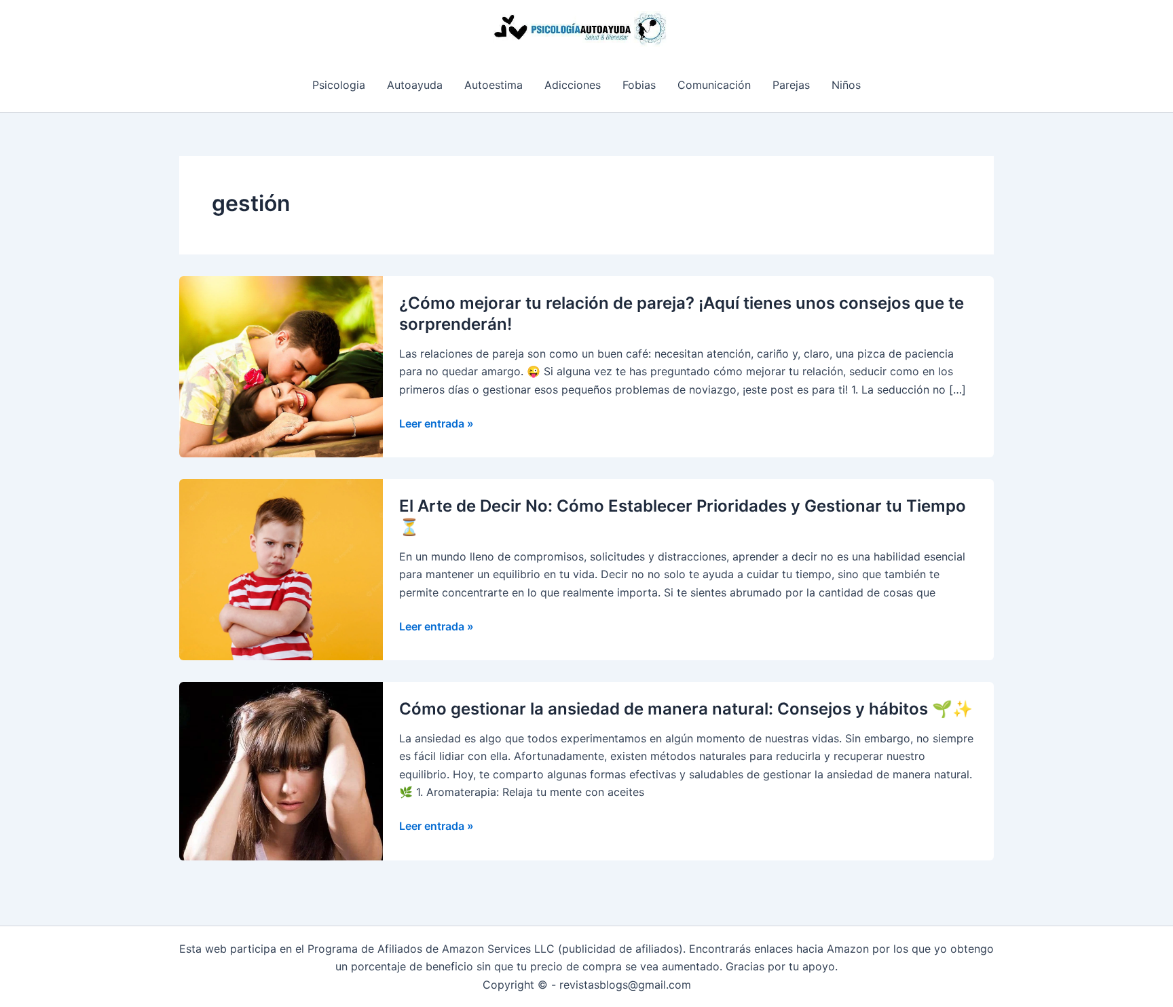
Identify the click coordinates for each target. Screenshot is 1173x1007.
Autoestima (493, 85)
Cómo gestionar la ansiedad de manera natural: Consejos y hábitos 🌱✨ (686, 709)
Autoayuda (415, 85)
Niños (846, 85)
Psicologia (338, 85)
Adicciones (572, 85)
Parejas (791, 85)
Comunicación (714, 85)
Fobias (639, 85)
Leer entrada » (436, 424)
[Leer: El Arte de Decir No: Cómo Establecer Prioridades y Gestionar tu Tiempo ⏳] (281, 568)
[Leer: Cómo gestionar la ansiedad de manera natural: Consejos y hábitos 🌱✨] (281, 770)
